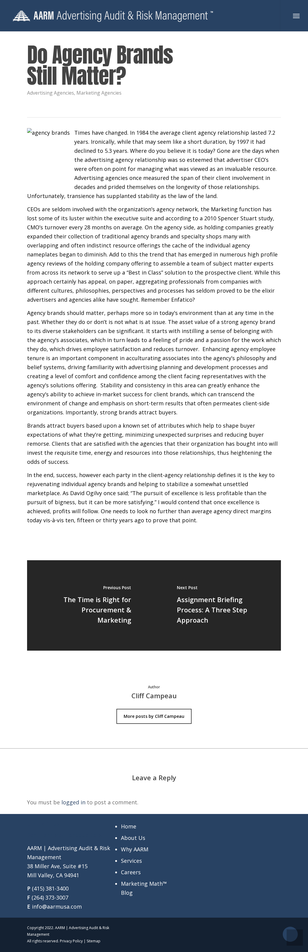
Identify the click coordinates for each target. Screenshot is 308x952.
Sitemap (93, 941)
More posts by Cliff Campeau (154, 716)
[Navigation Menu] (296, 16)
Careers (131, 872)
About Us (133, 837)
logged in (73, 802)
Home (128, 826)
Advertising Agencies (50, 93)
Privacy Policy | (73, 941)
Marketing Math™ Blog (144, 888)
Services (131, 860)
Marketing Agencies (99, 93)
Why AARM (134, 849)
